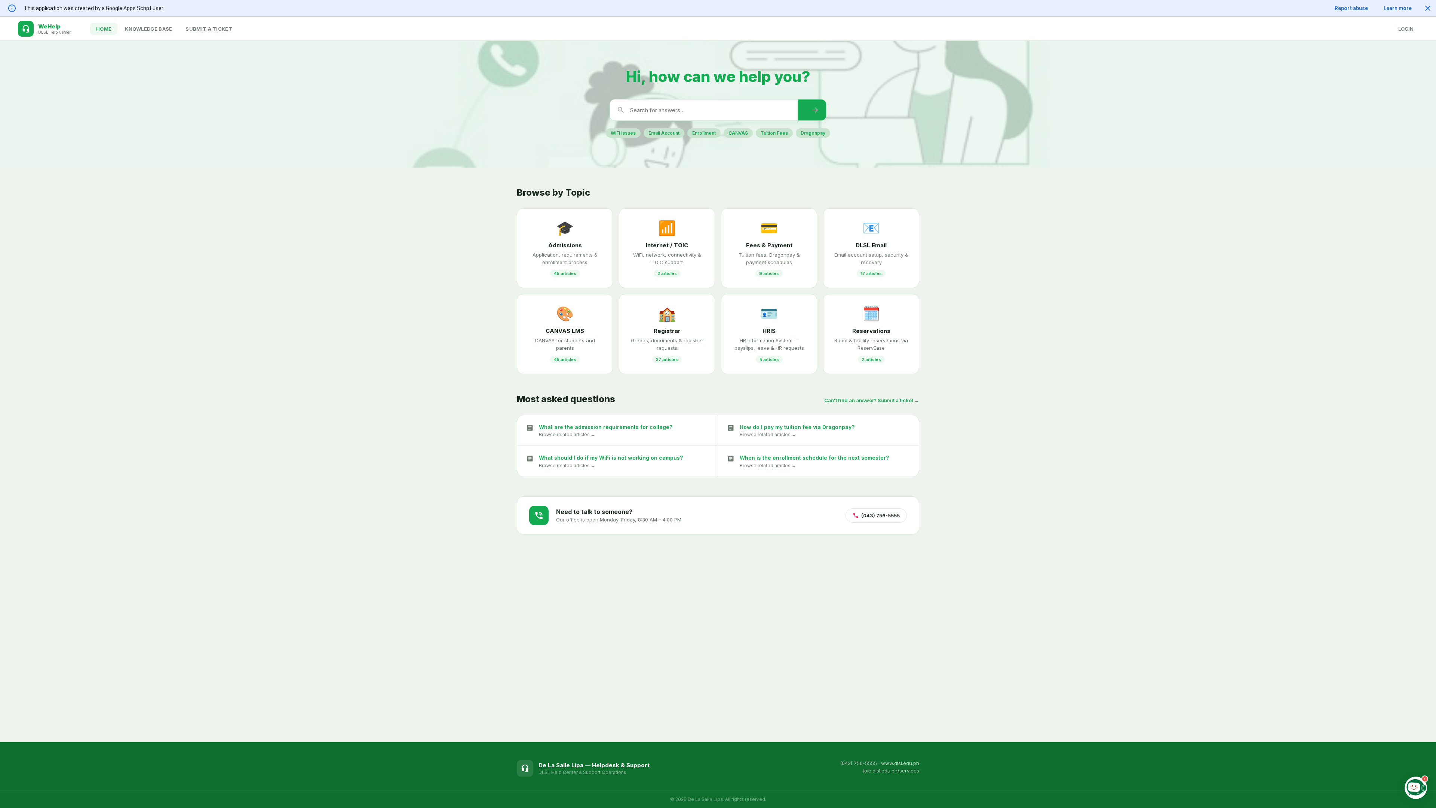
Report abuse (1351, 8)
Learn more (1398, 8)
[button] (1427, 8)
